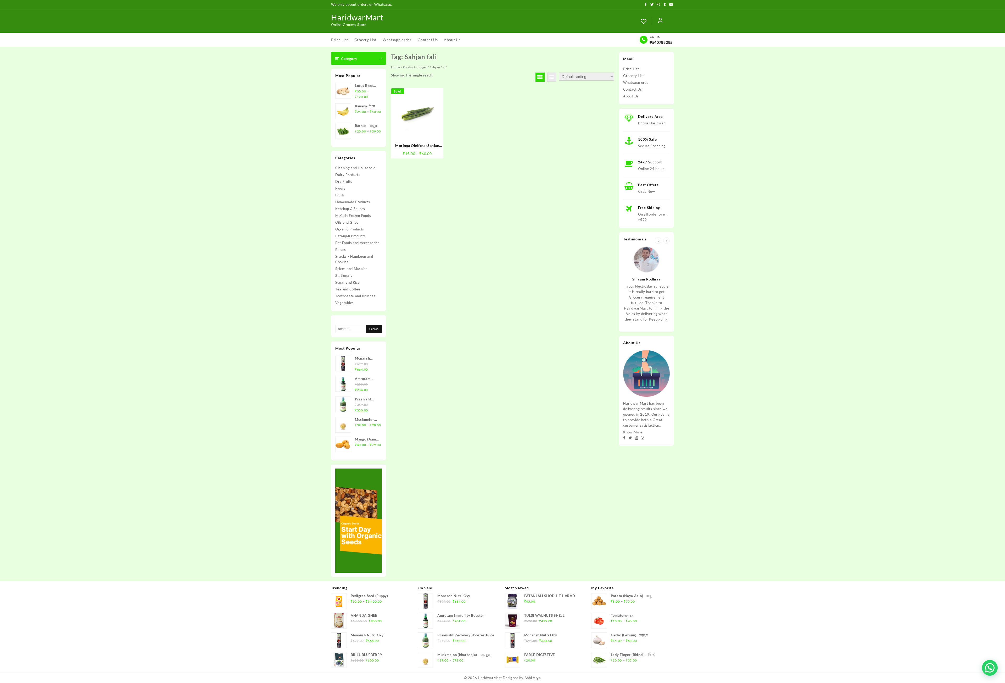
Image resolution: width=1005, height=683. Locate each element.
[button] (990, 668)
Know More (632, 432)
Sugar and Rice (347, 282)
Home (395, 67)
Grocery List (633, 76)
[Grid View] (540, 77)
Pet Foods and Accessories (357, 243)
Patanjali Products (350, 236)
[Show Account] (660, 21)
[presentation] (658, 240)
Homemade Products (352, 202)
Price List (631, 69)
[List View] (551, 77)
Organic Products (349, 229)
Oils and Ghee (347, 222)
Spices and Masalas (351, 269)
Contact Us (632, 89)
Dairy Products (347, 175)
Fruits (340, 195)
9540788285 (661, 42)
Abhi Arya (532, 678)
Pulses (340, 249)
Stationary (344, 275)
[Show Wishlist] (646, 21)
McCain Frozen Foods (353, 215)
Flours (340, 188)
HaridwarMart (357, 17)
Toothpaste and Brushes (355, 296)
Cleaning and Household (355, 168)
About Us (631, 96)
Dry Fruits (343, 181)
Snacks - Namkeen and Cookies (354, 259)
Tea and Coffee (347, 289)
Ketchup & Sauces (350, 209)
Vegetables (344, 303)
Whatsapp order (636, 82)
